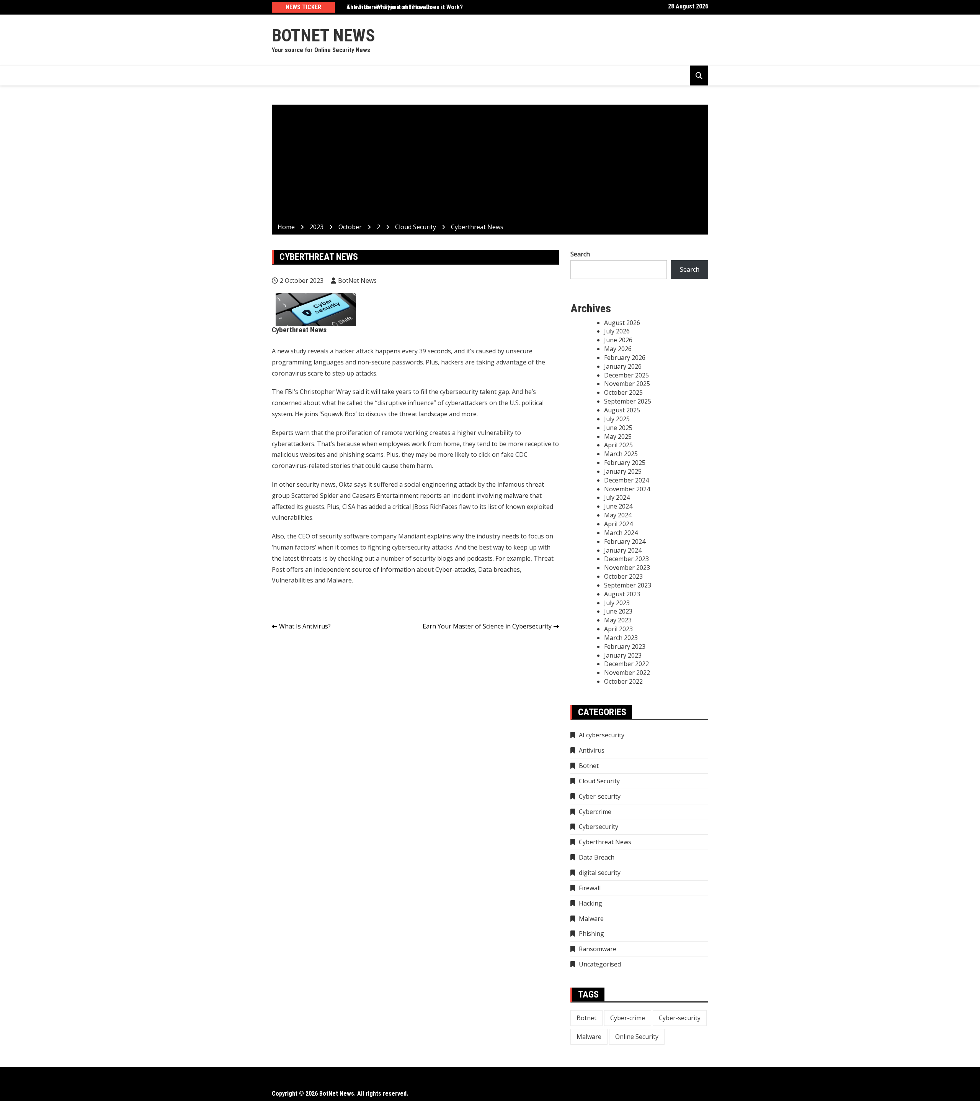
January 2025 (623, 471)
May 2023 (618, 620)
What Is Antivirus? (305, 626)
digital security (600, 872)
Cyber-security (600, 796)
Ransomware (597, 949)
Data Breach (596, 857)
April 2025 (618, 445)
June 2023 (618, 611)
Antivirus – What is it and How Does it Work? (404, 7)
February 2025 (624, 462)
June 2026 (618, 340)
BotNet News (323, 35)
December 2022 (626, 664)
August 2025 (622, 410)
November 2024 (627, 489)
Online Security (636, 1036)
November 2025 (627, 383)
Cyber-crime (627, 1018)
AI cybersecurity (601, 735)
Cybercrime (595, 811)
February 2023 (624, 646)
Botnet (589, 765)
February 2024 (624, 541)
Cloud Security (599, 781)
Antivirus (591, 750)
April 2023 (618, 629)
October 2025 (623, 392)
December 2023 (626, 559)
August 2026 (622, 322)
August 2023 (622, 594)
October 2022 (623, 681)
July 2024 (617, 497)
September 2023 (627, 585)
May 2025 (618, 436)
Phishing (591, 933)
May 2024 (618, 515)
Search (580, 254)
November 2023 (627, 567)
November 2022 (627, 672)
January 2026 (623, 366)
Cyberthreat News (605, 842)
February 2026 (624, 357)
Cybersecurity (598, 826)
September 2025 (627, 401)
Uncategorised (600, 964)
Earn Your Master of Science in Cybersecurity (487, 626)
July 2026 (617, 331)
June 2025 (618, 427)
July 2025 (617, 419)
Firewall (590, 888)
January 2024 (623, 550)
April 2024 (618, 524)
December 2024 (626, 480)
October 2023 (623, 576)
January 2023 (623, 655)
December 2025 (626, 375)
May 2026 (618, 349)
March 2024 (621, 532)
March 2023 (621, 637)
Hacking (590, 903)
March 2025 (621, 454)
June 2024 (618, 506)
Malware (591, 918)
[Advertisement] (490, 165)
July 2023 (617, 603)
